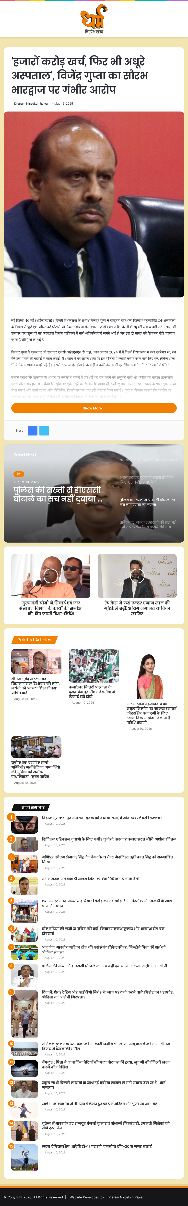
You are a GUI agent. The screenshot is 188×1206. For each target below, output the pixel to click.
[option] (94, 493)
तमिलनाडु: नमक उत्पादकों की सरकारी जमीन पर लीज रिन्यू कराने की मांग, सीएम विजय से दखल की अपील (61, 495)
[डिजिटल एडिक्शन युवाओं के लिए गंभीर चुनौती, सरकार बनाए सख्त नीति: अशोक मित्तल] (24, 844)
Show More (93, 408)
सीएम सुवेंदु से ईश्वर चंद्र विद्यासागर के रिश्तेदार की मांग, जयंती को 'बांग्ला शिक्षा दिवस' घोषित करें (35, 685)
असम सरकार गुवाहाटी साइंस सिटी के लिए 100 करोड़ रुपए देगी (91, 878)
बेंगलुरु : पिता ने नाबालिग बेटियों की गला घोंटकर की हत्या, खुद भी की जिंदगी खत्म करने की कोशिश (106, 1065)
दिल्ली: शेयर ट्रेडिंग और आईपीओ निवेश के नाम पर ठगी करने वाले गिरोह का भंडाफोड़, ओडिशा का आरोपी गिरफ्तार (108, 995)
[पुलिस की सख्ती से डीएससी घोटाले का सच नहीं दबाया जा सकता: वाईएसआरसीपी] (24, 975)
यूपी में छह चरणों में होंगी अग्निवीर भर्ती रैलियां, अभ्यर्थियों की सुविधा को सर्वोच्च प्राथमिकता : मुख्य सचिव (35, 769)
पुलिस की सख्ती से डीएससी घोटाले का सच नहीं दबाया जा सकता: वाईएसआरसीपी (104, 966)
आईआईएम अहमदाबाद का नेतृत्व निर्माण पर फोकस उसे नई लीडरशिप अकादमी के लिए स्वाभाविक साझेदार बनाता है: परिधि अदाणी (151, 713)
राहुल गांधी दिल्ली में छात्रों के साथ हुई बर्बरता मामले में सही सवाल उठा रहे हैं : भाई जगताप (103, 1085)
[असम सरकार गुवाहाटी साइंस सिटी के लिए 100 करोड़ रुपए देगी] (24, 886)
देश (19, 474)
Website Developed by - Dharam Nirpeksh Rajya (106, 1197)
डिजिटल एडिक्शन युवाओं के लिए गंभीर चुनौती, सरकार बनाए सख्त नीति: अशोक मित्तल (109, 839)
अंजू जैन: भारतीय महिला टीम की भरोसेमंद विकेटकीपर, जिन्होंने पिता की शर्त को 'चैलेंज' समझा (104, 950)
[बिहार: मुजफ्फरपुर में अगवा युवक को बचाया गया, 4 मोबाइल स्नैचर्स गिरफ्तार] (24, 825)
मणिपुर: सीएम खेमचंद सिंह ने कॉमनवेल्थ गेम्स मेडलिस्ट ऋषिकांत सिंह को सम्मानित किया (107, 860)
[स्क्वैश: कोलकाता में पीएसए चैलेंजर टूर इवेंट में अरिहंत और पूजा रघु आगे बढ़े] (24, 1110)
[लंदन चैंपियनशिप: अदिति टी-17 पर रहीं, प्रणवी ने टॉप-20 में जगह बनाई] (24, 1157)
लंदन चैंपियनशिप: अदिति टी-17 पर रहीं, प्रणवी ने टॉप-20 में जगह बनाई (97, 1146)
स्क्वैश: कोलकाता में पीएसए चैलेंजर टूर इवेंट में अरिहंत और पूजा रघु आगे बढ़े (99, 1103)
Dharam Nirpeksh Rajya (31, 103)
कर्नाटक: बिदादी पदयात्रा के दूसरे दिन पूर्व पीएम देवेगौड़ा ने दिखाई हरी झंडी (92, 692)
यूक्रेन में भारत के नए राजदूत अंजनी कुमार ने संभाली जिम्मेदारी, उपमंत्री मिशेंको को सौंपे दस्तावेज (106, 1126)
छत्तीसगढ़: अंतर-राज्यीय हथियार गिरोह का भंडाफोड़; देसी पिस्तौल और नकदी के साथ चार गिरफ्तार (107, 903)
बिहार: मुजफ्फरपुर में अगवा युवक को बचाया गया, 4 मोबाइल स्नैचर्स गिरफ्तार (102, 817)
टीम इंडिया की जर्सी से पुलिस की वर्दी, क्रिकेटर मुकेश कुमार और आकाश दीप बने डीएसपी (103, 931)
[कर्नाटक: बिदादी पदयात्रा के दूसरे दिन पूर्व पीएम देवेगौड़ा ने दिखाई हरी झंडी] (94, 666)
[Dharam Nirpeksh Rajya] (93, 19)
